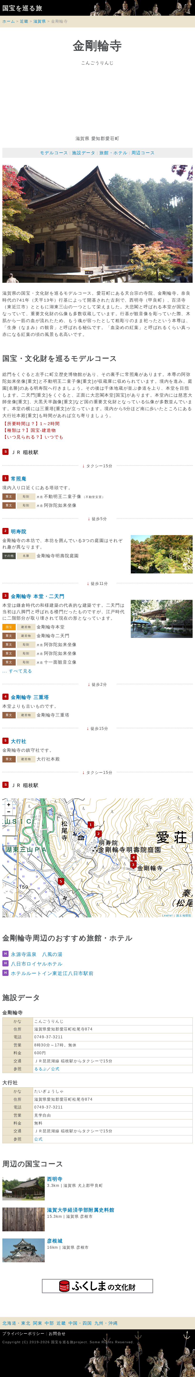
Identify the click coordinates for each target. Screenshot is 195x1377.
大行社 (18, 741)
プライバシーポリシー (23, 1334)
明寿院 (18, 531)
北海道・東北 (16, 1323)
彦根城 (55, 1240)
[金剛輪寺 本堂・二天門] (133, 865)
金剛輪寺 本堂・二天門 (38, 596)
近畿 (24, 21)
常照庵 (18, 478)
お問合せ (57, 1334)
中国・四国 (80, 1323)
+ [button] (9, 805)
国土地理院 (183, 915)
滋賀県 (40, 21)
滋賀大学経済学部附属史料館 (80, 1210)
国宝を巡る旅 (22, 8)
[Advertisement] (97, 100)
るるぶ (40, 1069)
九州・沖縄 (106, 1323)
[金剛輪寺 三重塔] (133, 857)
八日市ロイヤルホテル (37, 963)
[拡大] (97, 224)
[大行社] (61, 881)
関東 (38, 1323)
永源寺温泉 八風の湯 (37, 954)
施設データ (84, 152)
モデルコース (54, 152)
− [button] (9, 812)
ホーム (8, 21)
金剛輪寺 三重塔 (30, 697)
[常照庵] (91, 825)
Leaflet (167, 915)
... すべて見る (17, 671)
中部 (49, 1323)
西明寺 (55, 1179)
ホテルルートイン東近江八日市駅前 (52, 973)
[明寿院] (98, 834)
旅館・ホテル (113, 152)
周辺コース (143, 152)
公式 (55, 1069)
